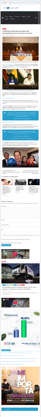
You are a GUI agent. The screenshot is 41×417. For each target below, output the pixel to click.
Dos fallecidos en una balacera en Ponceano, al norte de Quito (20, 188)
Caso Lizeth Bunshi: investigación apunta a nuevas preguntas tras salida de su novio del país (16, 352)
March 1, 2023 (28, 118)
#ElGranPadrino (9, 113)
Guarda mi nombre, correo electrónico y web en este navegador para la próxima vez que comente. (21, 235)
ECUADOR (10, 16)
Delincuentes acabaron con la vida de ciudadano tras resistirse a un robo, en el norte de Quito (33, 189)
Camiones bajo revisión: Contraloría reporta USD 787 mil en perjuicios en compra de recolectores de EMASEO (19, 288)
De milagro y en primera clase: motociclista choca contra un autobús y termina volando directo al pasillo (18, 361)
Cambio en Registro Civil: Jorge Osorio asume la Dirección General (12, 355)
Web (2, 229)
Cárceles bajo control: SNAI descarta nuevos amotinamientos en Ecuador (13, 364)
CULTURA (28, 16)
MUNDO (6, 18)
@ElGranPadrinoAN (33, 131)
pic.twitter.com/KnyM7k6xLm (23, 116)
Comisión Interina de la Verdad (9, 64)
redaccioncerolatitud (11, 35)
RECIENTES (12, 18)
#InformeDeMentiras (25, 131)
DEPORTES (23, 16)
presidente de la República (16, 67)
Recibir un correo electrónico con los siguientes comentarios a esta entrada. (15, 239)
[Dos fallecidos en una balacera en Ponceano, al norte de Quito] (20, 179)
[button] (12, 16)
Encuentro (36, 100)
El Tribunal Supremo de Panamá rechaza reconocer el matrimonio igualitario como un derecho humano (29, 172)
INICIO (6, 16)
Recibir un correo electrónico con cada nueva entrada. (11, 242)
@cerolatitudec (8, 409)
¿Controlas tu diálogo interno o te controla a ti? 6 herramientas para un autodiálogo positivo (7, 190)
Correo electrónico (5, 224)
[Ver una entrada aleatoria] (39, 12)
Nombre (3, 220)
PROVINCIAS (17, 16)
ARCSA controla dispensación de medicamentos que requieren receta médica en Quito (11, 172)
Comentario (4, 206)
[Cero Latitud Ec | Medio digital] (2, 18)
